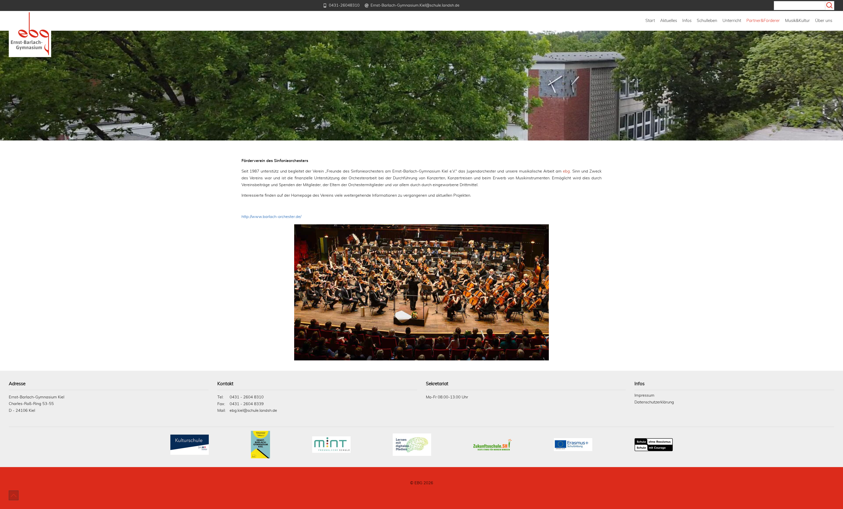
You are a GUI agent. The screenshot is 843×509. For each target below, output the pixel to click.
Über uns (823, 21)
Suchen (829, 5)
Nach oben (13, 495)
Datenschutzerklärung (654, 402)
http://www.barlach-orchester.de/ (271, 217)
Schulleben (707, 21)
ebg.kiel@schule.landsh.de (253, 411)
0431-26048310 (344, 5)
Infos (687, 21)
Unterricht (731, 21)
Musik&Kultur (797, 21)
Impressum (644, 395)
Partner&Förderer (763, 21)
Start (650, 21)
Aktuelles (668, 21)
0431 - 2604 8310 (247, 397)
